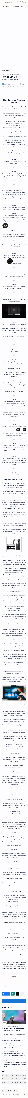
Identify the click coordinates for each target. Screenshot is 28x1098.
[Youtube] (11, 1090)
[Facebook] (3, 1090)
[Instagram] (5, 1090)
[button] (2, 2)
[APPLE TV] (8, 1075)
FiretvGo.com (8, 2)
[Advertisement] (14, 24)
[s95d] (10, 1051)
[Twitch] (14, 1090)
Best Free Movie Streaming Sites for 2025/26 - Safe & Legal (14, 1047)
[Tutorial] (4, 986)
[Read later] (20, 84)
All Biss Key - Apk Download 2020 (13, 1040)
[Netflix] (8, 1082)
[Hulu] (8, 1078)
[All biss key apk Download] (16, 1038)
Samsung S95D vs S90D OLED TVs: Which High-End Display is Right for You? (14, 1055)
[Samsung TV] (15, 1051)
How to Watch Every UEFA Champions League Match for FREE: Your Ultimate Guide (15, 1064)
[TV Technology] (15, 6)
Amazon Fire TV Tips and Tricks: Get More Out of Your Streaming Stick (14, 1029)
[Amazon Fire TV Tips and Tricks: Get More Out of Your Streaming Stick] (14, 1017)
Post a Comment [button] (14, 1001)
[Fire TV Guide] (6, 6)
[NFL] (20, 1078)
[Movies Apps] (13, 1044)
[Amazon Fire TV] (6, 983)
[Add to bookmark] (25, 1012)
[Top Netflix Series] (17, 983)
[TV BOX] (19, 1026)
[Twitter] (8, 1090)
